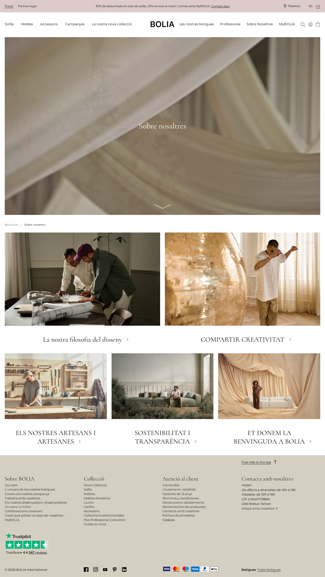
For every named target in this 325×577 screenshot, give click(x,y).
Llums (89, 502)
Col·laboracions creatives (23, 511)
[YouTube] (105, 569)
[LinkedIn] (124, 569)
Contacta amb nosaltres (180, 511)
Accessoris (91, 511)
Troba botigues (269, 570)
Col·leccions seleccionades (104, 515)
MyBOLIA (12, 520)
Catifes (89, 507)
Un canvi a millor (18, 507)
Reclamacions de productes (184, 507)
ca (318, 6)
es (310, 6)
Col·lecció (94, 478)
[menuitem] (11, 24)
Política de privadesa (178, 515)
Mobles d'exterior (97, 498)
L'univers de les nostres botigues (30, 489)
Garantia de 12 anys (177, 494)
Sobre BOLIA (19, 478)
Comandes (170, 485)
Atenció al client (180, 478)
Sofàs (88, 489)
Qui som (11, 485)
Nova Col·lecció (95, 485)
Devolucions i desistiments (183, 502)
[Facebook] (86, 569)
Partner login (27, 6)
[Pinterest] (114, 569)
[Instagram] (95, 569)
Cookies (168, 520)
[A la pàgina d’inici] (162, 24)
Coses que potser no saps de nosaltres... (35, 515)
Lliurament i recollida (179, 489)
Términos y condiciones (180, 498)
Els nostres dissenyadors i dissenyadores (36, 502)
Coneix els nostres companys (27, 494)
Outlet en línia (95, 524)
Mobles (89, 494)
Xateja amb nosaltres (257, 508)
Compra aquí (220, 6)
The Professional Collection (104, 520)
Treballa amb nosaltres (22, 498)
